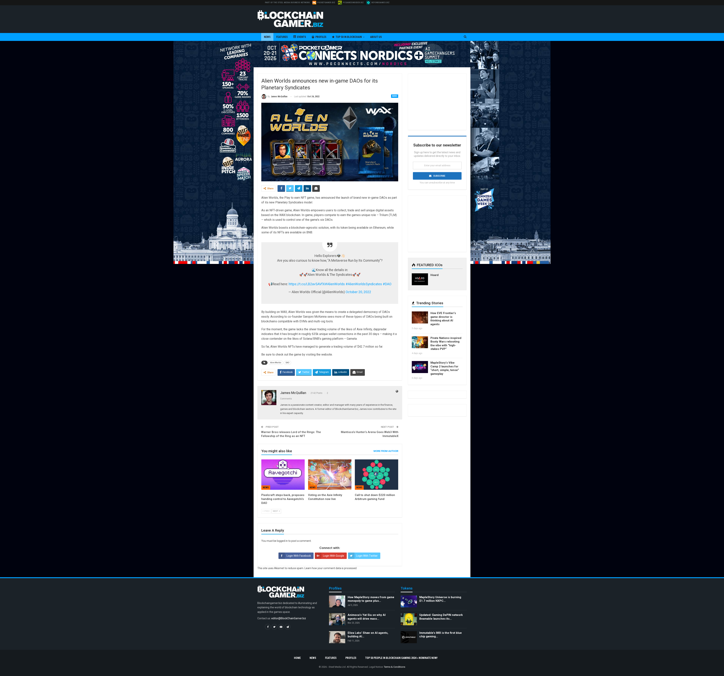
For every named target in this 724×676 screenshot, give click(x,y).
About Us (376, 36)
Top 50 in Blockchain (349, 36)
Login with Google (333, 555)
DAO (287, 363)
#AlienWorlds (335, 284)
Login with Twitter (367, 555)
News (267, 36)
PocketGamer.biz (326, 2)
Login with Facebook (299, 555)
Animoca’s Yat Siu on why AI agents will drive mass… (367, 616)
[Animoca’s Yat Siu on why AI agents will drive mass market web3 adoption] (337, 619)
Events (301, 36)
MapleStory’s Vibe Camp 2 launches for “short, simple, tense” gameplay (444, 368)
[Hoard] (420, 279)
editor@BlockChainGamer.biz (288, 618)
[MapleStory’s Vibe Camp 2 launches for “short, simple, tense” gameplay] (420, 367)
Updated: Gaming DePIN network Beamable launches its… (441, 616)
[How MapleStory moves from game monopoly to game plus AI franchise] (337, 602)
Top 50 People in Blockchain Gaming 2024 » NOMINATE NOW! (401, 657)
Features (282, 36)
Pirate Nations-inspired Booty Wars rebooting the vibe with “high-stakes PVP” (445, 343)
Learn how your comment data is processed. (330, 568)
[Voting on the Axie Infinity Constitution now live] (329, 474)
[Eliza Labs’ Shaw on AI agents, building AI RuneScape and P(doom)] (337, 637)
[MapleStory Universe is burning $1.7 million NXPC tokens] (409, 602)
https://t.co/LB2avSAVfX (307, 284)
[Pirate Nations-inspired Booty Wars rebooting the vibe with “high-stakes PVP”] (420, 342)
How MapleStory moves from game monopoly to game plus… (371, 599)
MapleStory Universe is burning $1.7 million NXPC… (440, 599)
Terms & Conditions (394, 666)
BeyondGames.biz (380, 2)
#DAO (387, 284)
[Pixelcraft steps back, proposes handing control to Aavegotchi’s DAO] (283, 474)
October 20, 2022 (358, 292)
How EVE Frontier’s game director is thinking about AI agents (443, 318)
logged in (282, 540)
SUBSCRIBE (439, 176)
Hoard (434, 275)
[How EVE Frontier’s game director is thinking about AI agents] (420, 317)
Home (297, 657)
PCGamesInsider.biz (353, 2)
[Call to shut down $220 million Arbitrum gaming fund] (376, 474)
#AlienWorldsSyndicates (364, 284)
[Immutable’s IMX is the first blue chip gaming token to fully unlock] (409, 637)
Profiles (320, 36)
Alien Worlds (275, 363)
